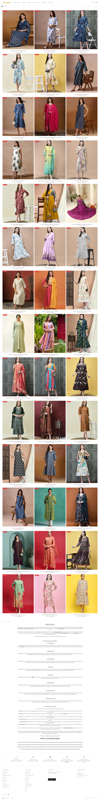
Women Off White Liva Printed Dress (50, 50)
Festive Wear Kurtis (43, 746)
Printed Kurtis (49, 746)
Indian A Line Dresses (50, 744)
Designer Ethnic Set (54, 742)
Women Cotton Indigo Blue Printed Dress (82, 94)
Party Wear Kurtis (76, 742)
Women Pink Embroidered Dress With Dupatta (50, 311)
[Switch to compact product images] (5, 6)
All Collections (4, 787)
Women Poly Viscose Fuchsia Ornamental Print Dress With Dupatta (50, 137)
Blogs (26, 789)
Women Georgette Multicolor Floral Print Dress (50, 614)
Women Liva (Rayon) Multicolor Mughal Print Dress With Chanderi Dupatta (50, 441)
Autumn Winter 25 (5, 785)
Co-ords (51, 2)
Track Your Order (28, 772)
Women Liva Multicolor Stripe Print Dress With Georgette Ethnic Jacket (18, 571)
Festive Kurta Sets (28, 746)
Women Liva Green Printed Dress (50, 528)
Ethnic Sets (44, 2)
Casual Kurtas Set (70, 742)
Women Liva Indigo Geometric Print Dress (82, 50)
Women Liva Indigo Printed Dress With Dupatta (18, 50)
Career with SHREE (28, 785)
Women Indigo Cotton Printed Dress (50, 484)
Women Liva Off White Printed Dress (18, 180)
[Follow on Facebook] (3, 794)
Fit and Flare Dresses (43, 744)
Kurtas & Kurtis (16, 2)
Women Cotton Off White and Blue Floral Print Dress (82, 267)
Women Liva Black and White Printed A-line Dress (18, 484)
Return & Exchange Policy (29, 775)
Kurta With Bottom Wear (35, 744)
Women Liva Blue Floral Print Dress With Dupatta (82, 354)
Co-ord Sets (4, 778)
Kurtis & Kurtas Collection (26, 744)
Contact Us (27, 782)
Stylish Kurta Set (72, 744)
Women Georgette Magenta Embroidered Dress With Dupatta (82, 224)
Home (3, 621)
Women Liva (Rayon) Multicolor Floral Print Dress (50, 397)
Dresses (24, 2)
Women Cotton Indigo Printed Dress (82, 137)
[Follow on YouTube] (8, 794)
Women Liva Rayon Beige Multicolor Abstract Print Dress (50, 94)
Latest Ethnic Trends (20, 746)
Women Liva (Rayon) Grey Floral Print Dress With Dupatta (81, 528)
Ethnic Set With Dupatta (58, 744)
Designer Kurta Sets (78, 744)
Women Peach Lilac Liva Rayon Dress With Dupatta (50, 354)
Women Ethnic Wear (20, 742)
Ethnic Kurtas (40, 742)
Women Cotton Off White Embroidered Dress (18, 311)
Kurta (66, 742)
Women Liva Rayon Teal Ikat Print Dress (18, 94)
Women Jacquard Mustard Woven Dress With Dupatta (50, 224)
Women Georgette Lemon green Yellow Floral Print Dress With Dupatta (50, 180)
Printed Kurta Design (55, 746)
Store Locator (27, 778)
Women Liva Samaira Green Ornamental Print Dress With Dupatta (18, 441)
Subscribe (52, 779)
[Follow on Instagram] (5, 794)
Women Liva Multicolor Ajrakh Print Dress (82, 571)
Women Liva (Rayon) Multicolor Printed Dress (81, 484)
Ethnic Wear (45, 742)
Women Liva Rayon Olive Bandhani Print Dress (81, 441)
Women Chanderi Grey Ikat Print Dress (81, 180)
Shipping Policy (27, 773)
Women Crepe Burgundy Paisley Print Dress (18, 224)
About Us (26, 780)
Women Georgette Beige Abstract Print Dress (81, 614)
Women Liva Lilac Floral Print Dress (50, 267)
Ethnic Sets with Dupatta (33, 2)
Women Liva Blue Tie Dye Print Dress (18, 267)
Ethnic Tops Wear (27, 742)
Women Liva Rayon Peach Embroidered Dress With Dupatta (50, 571)
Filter (96, 6)
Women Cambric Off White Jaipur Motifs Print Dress (81, 311)
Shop (6, 621)
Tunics (3, 782)
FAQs (26, 790)
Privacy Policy (27, 777)
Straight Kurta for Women (72, 746)
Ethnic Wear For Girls (61, 742)
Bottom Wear (4, 780)
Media (26, 787)
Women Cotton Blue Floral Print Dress (18, 137)
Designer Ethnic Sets (34, 742)
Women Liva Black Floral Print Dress (82, 397)
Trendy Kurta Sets (66, 744)
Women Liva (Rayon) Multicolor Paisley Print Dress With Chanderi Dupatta (18, 397)
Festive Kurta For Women (35, 746)
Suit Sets (48, 742)
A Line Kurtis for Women (63, 746)
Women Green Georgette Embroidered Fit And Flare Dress (18, 354)
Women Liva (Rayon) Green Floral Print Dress (18, 614)
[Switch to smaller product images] (3, 6)
